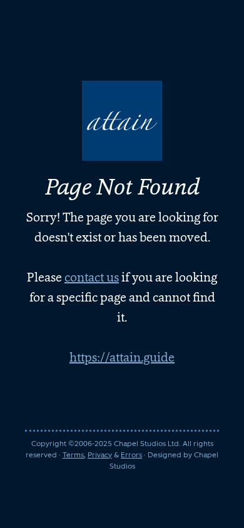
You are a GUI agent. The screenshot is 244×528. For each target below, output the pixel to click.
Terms (73, 455)
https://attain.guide (122, 357)
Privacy (100, 455)
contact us (91, 277)
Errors (131, 455)
